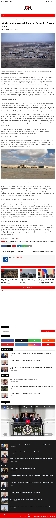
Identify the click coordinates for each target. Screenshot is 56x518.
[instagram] (49, 1)
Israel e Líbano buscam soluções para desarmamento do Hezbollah (26, 499)
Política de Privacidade (37, 516)
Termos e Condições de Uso (49, 516)
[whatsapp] (34, 340)
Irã (22, 241)
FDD (18, 238)
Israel (34, 241)
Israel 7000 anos (5, 29)
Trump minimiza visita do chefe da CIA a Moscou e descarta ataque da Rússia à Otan (30, 353)
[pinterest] (7, 344)
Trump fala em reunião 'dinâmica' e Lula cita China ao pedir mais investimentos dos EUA (31, 475)
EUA (6, 241)
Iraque (26, 241)
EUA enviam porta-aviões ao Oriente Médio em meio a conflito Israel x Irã (28, 281)
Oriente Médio (51, 241)
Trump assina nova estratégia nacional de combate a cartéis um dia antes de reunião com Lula (32, 483)
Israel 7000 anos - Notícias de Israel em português (19, 514)
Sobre (6, 1)
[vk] (21, 344)
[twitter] (54, 1)
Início (2, 1)
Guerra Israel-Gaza (12, 241)
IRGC (30, 241)
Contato (11, 1)
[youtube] (51, 1)
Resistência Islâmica (11, 19)
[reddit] (48, 340)
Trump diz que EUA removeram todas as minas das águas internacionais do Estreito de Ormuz (31, 368)
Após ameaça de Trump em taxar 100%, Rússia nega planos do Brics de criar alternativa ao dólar (46, 281)
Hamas (19, 241)
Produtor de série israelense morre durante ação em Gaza (24, 379)
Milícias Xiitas (39, 241)
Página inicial (3, 19)
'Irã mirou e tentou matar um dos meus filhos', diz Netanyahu (25, 360)
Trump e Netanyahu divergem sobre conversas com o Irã (23, 468)
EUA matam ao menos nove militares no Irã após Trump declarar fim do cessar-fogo (30, 506)
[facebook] (46, 1)
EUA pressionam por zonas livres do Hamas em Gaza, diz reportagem (9, 281)
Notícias (45, 241)
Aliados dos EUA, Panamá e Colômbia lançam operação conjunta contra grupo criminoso (31, 386)
